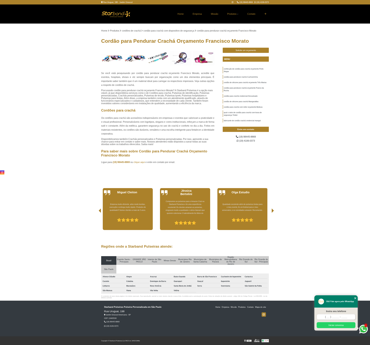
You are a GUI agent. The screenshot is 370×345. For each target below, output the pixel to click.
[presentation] (96, 221)
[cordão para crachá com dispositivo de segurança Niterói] (112, 58)
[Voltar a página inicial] (115, 14)
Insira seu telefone (336, 311)
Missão (214, 14)
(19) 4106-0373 (262, 2)
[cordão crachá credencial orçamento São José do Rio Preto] (181, 58)
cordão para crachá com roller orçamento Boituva (243, 107)
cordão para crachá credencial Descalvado (241, 96)
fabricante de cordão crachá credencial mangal (242, 121)
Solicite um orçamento (246, 50)
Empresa (197, 14)
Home (180, 14)
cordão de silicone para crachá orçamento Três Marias (245, 82)
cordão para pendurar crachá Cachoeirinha (241, 77)
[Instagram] (232, 2)
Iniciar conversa (336, 325)
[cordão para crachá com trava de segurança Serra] (135, 58)
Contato (251, 14)
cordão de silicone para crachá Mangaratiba (241, 102)
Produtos (231, 14)
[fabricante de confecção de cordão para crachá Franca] (158, 58)
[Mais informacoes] (265, 14)
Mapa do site (260, 307)
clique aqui (139, 162)
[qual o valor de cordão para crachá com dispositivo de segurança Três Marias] (203, 58)
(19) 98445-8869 (246, 2)
